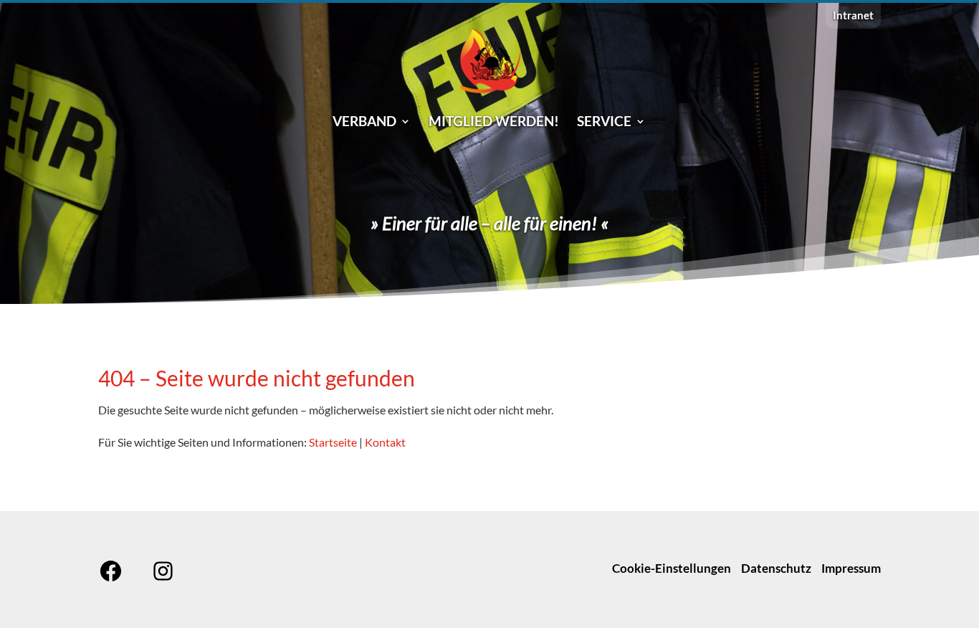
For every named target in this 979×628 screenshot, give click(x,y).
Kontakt (385, 442)
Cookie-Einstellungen (671, 568)
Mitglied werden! (494, 122)
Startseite (333, 442)
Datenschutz (776, 568)
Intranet (853, 16)
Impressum (851, 568)
